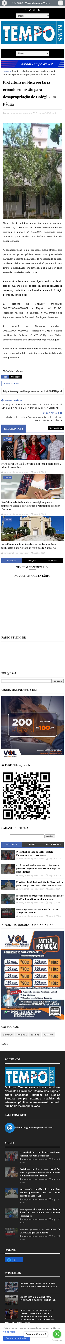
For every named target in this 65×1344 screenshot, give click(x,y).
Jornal (35, 1035)
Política (48, 1035)
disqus (32, 561)
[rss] (39, 10)
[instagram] (34, 10)
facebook (53, 561)
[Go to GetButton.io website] (57, 1341)
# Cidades (15, 377)
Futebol (22, 1035)
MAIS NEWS (53, 844)
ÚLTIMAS (12, 844)
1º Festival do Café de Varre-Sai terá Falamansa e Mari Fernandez (31, 465)
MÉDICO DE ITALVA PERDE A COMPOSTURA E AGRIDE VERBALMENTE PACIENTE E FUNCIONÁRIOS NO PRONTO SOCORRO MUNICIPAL (29, 1316)
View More (57, 428)
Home (6, 71)
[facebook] (25, 10)
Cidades (16, 71)
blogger (11, 561)
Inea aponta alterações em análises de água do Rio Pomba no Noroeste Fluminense (40, 1212)
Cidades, (54, 113)
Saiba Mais (9, 1331)
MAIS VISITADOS (33, 845)
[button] (16, 1338)
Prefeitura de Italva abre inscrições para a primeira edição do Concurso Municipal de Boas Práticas (30, 506)
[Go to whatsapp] (57, 1334)
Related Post (13, 428)
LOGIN (4, 1043)
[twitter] (29, 10)
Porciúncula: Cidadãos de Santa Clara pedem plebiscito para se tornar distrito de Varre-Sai (28, 546)
